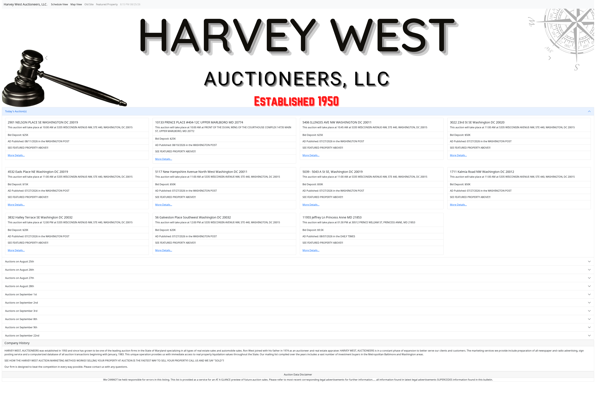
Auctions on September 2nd (21, 302)
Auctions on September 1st (21, 294)
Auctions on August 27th (19, 278)
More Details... (16, 155)
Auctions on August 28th (19, 286)
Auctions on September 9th (21, 327)
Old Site (89, 4)
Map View (76, 4)
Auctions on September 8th (21, 319)
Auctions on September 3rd (21, 311)
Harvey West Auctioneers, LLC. (25, 4)
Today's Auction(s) (16, 111)
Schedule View (59, 4)
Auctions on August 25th (19, 261)
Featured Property (107, 4)
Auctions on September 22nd (22, 335)
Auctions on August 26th (19, 269)
